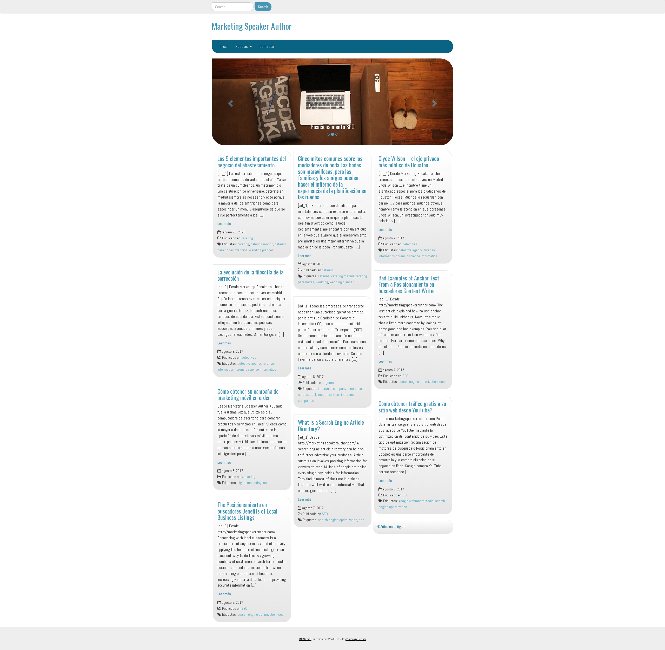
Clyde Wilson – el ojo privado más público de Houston (408, 161)
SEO (244, 608)
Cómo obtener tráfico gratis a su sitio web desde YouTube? (412, 406)
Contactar (267, 46)
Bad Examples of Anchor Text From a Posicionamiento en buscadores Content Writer (408, 284)
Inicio (224, 46)
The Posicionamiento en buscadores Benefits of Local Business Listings (247, 510)
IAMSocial (305, 639)
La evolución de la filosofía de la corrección (250, 275)
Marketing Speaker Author (252, 26)
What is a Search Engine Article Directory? (331, 425)
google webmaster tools (416, 501)
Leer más (224, 223)
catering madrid (262, 244)
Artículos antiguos (393, 526)
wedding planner (261, 250)
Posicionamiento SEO (333, 126)
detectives (248, 357)
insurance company (332, 388)
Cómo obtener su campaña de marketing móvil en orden (247, 394)
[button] (230, 101)
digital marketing (249, 483)
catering (247, 238)
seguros (328, 382)
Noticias (242, 46)
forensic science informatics (255, 369)
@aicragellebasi (355, 639)
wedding (241, 250)
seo (266, 483)
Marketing (248, 477)
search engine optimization (257, 614)
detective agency (249, 363)
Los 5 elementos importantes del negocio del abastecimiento (251, 161)
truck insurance (321, 394)
